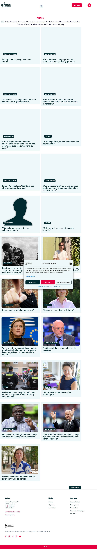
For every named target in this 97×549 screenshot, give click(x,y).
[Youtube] (20, 536)
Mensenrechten (75, 22)
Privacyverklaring (48, 286)
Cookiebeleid (40, 286)
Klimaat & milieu (64, 22)
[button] (71, 264)
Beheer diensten (30, 276)
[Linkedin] (16, 536)
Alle (2, 22)
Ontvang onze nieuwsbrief (12, 511)
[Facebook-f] (6, 536)
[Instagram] (9, 536)
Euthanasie (21, 22)
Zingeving (61, 24)
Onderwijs (20, 24)
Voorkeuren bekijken (63, 282)
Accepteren (32, 282)
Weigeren (48, 282)
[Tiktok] (13, 536)
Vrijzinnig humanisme (30, 24)
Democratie (13, 22)
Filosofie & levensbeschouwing (35, 22)
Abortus (6, 22)
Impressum (57, 286)
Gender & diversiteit (52, 22)
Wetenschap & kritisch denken (47, 24)
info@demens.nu (10, 506)
